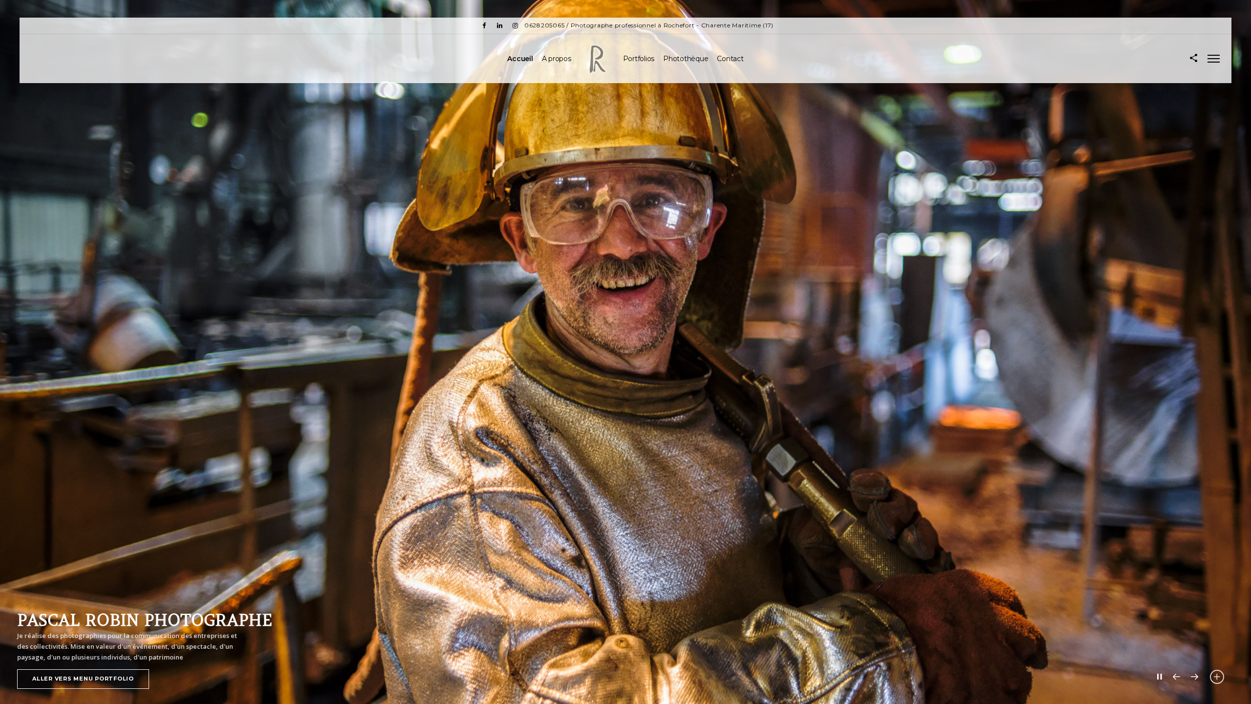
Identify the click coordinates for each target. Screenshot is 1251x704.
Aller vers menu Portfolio (83, 678)
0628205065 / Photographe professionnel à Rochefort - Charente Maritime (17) (649, 25)
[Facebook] (484, 25)
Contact (730, 58)
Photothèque (685, 58)
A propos (556, 58)
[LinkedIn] (500, 25)
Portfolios (639, 58)
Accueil (520, 58)
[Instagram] (515, 25)
